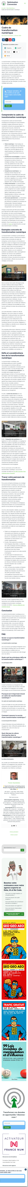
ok (22, 850)
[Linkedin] (12, 826)
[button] (14, 914)
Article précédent (14, 831)
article (10, 224)
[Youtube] (14, 826)
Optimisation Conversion (12, 3)
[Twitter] (16, 826)
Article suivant (14, 834)
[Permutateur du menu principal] (25, 3)
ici (21, 349)
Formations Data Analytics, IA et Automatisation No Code (11, 1161)
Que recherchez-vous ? (10, 847)
